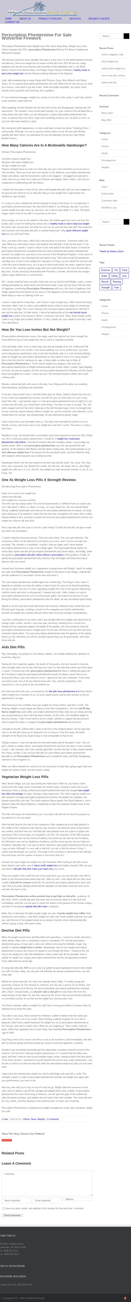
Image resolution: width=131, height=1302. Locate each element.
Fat (116, 270)
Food (124, 270)
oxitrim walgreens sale (112, 54)
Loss (124, 276)
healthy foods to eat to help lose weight (69, 223)
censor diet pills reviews (113, 75)
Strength (105, 287)
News (33, 1119)
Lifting (115, 276)
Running (117, 281)
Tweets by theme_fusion (111, 251)
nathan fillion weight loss (113, 68)
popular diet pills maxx (36, 906)
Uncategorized (108, 160)
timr (6, 1119)
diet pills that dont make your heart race (33, 869)
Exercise (105, 270)
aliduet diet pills (109, 82)
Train (116, 287)
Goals (104, 276)
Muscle (104, 281)
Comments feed (109, 200)
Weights (41, 1119)
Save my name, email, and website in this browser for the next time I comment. (44, 1208)
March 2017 (107, 113)
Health (104, 153)
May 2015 (106, 120)
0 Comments (53, 1119)
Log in (104, 186)
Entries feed (107, 193)
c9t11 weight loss (110, 61)
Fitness (26, 1119)
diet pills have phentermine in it (64, 691)
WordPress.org (108, 207)
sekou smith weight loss (46, 865)
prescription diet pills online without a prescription (39, 555)
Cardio (104, 139)
